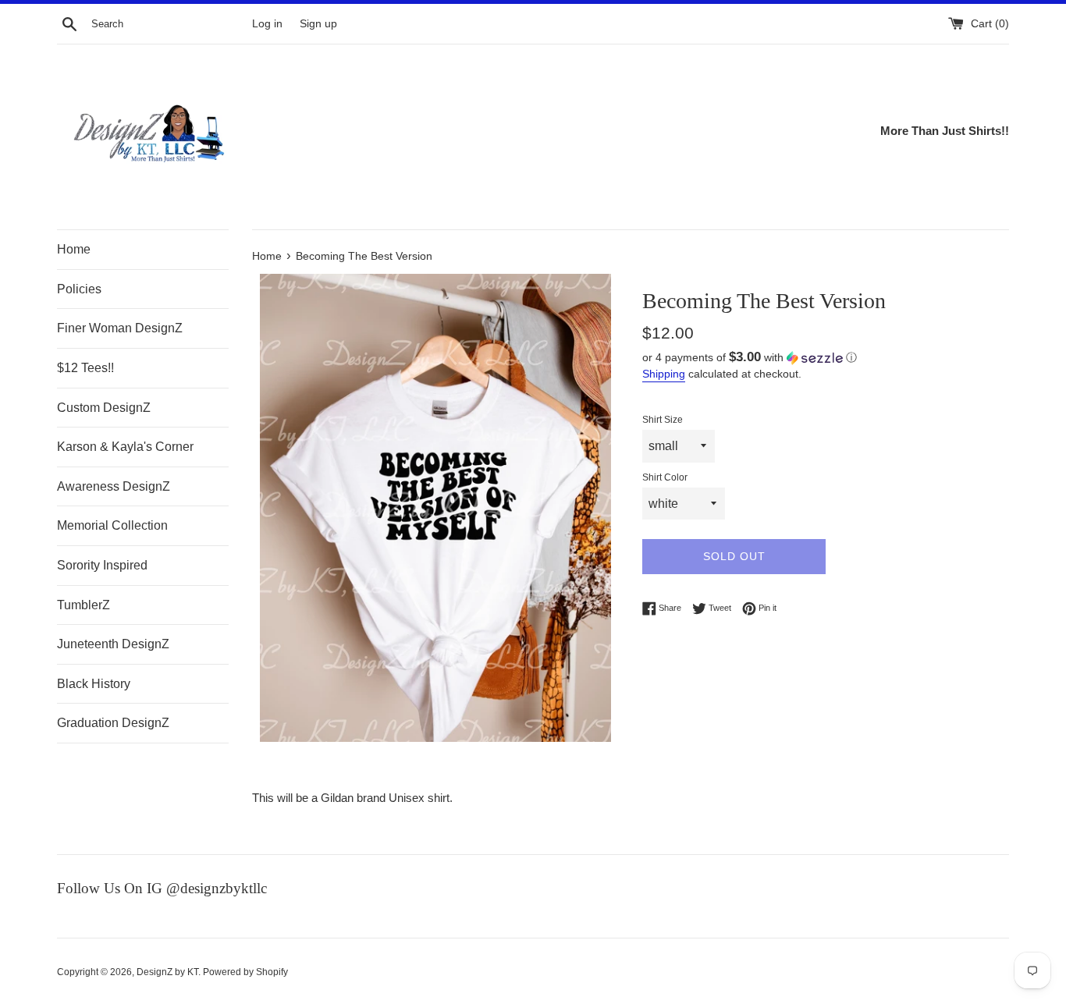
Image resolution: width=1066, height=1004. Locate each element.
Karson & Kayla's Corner (125, 446)
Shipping (663, 373)
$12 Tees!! (85, 367)
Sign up (318, 24)
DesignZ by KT (167, 972)
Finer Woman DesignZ (120, 328)
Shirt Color (665, 477)
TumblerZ (83, 605)
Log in (267, 24)
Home (74, 249)
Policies (79, 289)
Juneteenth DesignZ (113, 644)
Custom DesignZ (104, 407)
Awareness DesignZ (113, 486)
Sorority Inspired (102, 565)
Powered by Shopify (245, 972)
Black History (93, 683)
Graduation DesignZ (113, 722)
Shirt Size (662, 419)
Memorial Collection (112, 525)
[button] (825, 357)
